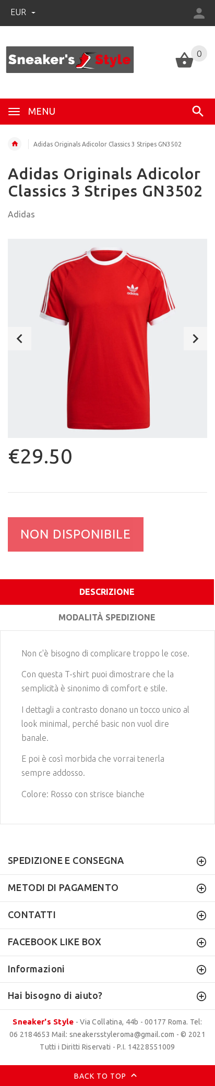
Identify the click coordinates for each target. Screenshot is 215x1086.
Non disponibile (75, 534)
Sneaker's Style (43, 1021)
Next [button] (195, 338)
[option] (107, 338)
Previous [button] (19, 338)
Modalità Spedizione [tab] (107, 617)
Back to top (101, 1076)
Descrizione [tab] (107, 591)
